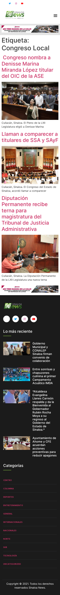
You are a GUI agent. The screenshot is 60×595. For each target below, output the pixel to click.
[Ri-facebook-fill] (3, 3)
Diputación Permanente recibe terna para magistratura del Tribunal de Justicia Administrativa (25, 213)
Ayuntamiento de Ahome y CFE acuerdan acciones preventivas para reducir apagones (44, 446)
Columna (8, 488)
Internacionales (12, 522)
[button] (55, 15)
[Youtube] (22, 3)
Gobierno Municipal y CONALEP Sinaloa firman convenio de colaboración (42, 352)
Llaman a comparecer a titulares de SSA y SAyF (30, 137)
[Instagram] (16, 3)
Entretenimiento (13, 505)
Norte (6, 538)
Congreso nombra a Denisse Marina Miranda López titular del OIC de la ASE (27, 66)
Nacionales (9, 530)
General (7, 513)
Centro (7, 480)
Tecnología (10, 555)
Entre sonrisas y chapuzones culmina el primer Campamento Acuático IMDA (44, 376)
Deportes (8, 496)
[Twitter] (10, 3)
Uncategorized (12, 564)
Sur (5, 547)
